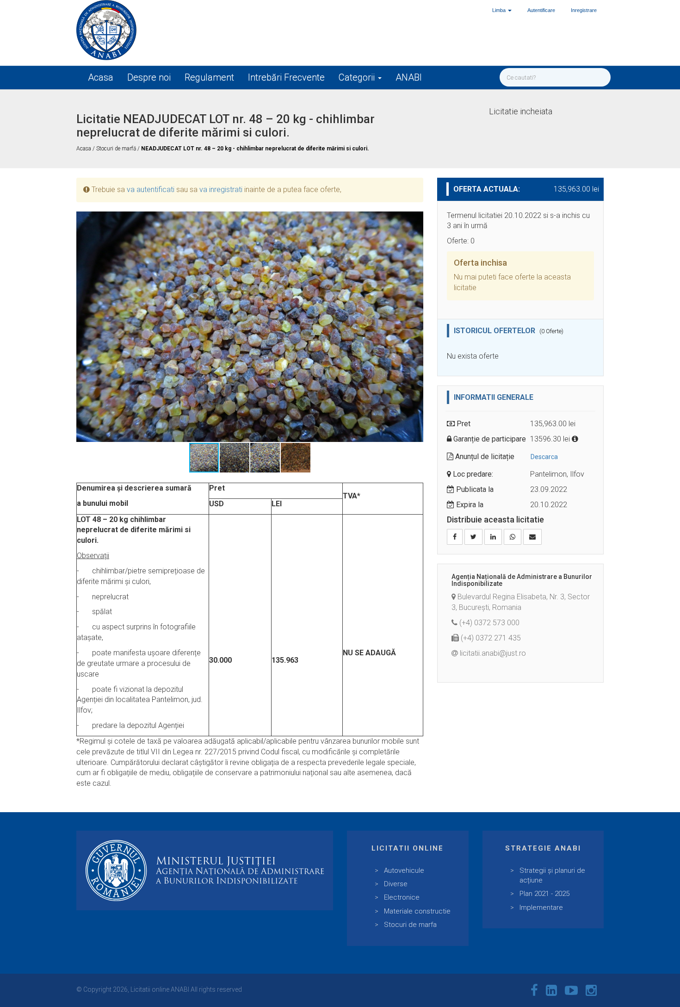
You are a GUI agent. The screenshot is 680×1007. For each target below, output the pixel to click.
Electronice (402, 897)
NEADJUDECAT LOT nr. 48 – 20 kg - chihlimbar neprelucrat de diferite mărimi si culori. (255, 148)
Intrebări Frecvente (286, 77)
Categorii (358, 77)
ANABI (409, 77)
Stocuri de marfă (116, 148)
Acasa (100, 77)
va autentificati (150, 189)
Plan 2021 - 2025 (544, 893)
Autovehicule (404, 870)
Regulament (209, 77)
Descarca (544, 456)
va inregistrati (220, 189)
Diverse (396, 884)
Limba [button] (499, 10)
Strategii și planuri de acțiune (552, 875)
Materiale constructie (417, 911)
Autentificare (541, 10)
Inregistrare (584, 10)
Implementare (541, 907)
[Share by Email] (532, 537)
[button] (415, 219)
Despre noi (149, 77)
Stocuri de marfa (410, 924)
